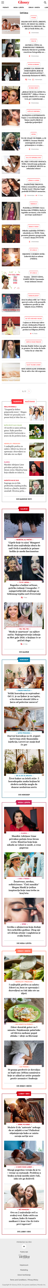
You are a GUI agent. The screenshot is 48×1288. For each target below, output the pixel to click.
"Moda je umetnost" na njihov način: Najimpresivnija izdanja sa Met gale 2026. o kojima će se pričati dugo (24, 636)
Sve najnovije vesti (24, 499)
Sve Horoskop (24, 795)
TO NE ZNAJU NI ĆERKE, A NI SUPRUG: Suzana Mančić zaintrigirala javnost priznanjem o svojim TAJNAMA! (33, 141)
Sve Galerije (24, 652)
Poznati (6, 7)
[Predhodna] (19, 391)
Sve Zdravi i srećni (24, 1086)
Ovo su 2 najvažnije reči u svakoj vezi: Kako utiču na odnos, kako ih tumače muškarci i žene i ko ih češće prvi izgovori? (24, 1218)
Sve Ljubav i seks (24, 1232)
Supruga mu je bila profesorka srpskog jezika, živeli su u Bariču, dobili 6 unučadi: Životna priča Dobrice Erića (15, 487)
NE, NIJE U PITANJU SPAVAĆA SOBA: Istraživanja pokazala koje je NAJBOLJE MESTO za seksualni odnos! (33, 165)
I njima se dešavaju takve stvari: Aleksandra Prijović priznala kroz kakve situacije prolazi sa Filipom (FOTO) (33, 326)
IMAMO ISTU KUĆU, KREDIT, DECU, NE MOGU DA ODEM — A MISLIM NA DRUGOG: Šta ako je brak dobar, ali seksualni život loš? (33, 25)
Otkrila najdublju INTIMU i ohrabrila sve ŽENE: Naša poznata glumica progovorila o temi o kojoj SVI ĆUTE (33, 234)
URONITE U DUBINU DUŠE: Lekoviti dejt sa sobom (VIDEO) (33, 256)
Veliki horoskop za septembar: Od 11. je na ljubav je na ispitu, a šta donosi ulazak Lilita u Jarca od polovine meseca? (24, 698)
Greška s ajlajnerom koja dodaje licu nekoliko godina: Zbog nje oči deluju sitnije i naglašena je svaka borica (24, 931)
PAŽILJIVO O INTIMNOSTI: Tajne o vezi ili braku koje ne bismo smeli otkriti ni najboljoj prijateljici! (33, 118)
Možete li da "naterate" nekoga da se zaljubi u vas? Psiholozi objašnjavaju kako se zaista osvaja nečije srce (24, 1132)
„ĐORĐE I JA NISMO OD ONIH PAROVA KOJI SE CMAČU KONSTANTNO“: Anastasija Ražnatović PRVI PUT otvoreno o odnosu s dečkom (33, 72)
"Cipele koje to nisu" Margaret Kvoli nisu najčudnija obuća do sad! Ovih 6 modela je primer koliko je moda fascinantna (24, 547)
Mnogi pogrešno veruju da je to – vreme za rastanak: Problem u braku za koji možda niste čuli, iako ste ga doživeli (24, 1174)
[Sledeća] (29, 391)
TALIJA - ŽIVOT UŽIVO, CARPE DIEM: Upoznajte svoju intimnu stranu (33, 279)
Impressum (24, 1265)
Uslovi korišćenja (24, 1275)
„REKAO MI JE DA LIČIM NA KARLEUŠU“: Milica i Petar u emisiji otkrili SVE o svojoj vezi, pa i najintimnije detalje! (34, 95)
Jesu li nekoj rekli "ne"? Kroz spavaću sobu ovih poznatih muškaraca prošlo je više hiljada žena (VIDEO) (34, 303)
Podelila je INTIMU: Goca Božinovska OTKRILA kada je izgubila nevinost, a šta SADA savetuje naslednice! (33, 211)
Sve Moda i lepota (24, 943)
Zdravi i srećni (34, 7)
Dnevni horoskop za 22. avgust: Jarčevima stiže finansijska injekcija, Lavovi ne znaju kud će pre (24, 740)
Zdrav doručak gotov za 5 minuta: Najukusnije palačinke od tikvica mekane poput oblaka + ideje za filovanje (24, 1031)
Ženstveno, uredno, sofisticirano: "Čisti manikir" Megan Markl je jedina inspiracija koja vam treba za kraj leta (24, 887)
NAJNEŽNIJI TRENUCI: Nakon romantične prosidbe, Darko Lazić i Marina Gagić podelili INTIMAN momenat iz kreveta (33, 188)
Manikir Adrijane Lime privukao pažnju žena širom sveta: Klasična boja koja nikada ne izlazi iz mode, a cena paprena (15, 468)
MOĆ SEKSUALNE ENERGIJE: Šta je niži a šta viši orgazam (33, 370)
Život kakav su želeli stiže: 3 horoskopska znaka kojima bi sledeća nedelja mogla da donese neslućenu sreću (24, 783)
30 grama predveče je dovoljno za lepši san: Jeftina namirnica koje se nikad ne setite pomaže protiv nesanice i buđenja (24, 1074)
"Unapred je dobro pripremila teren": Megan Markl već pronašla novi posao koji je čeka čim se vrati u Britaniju (15, 413)
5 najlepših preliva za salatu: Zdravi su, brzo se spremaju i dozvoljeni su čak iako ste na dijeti (15, 450)
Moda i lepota (19, 7)
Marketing (24, 1270)
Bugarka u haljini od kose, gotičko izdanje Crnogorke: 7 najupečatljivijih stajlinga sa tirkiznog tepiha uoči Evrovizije (24, 589)
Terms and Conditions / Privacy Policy (24, 1280)
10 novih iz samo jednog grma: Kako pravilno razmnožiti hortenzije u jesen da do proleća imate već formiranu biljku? (15, 431)
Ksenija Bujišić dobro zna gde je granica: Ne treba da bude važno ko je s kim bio (33, 348)
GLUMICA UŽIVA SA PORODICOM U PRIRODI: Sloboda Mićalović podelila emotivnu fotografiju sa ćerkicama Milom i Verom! (33, 48)
